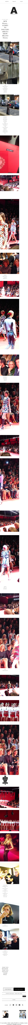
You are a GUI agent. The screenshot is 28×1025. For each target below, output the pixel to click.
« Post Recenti (8, 989)
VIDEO (21, 1)
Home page (5, 973)
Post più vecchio (5, 971)
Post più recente (5, 968)
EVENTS (7, 1)
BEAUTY (14, 1)
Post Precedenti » (19, 989)
